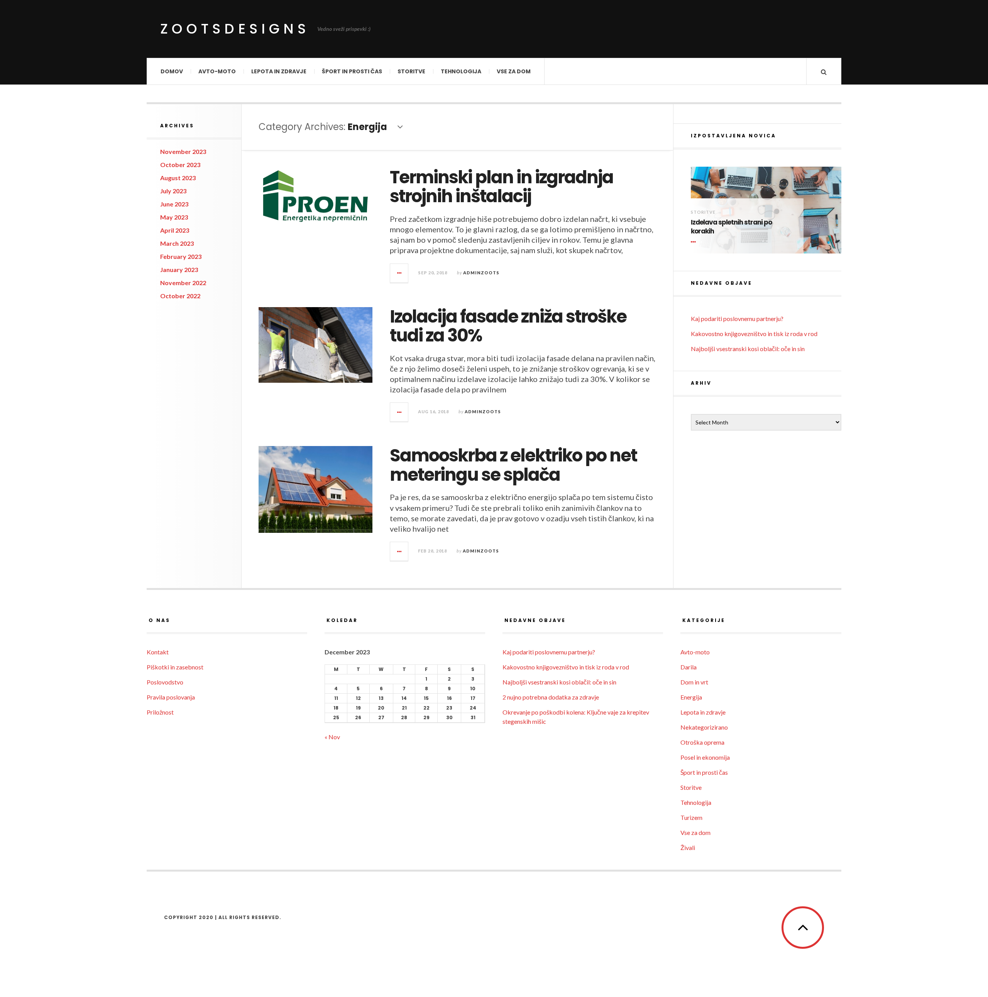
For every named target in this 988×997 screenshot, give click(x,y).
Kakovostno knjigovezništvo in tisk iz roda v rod (754, 333)
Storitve (411, 71)
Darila (688, 667)
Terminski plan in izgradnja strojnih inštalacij (501, 187)
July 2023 (173, 190)
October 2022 (180, 295)
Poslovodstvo (165, 682)
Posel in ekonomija (705, 757)
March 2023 (177, 243)
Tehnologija (461, 71)
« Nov (332, 736)
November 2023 (183, 151)
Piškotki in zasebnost (175, 667)
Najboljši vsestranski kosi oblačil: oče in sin (748, 348)
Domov (172, 71)
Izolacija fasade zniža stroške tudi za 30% (508, 326)
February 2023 (180, 256)
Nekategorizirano (704, 727)
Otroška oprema (702, 742)
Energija (691, 697)
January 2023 (179, 269)
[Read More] (695, 242)
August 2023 (178, 177)
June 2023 (174, 204)
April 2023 (174, 230)
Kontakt (158, 652)
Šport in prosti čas (352, 71)
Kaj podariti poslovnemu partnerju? (737, 318)
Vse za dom (514, 71)
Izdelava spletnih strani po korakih (731, 227)
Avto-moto (217, 71)
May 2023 (174, 217)
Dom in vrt (694, 682)
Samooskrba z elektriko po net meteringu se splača (513, 465)
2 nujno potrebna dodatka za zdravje (550, 697)
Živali (687, 847)
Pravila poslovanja (171, 697)
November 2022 (183, 282)
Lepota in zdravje (278, 71)
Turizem (691, 817)
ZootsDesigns (235, 29)
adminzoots (481, 272)
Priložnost (160, 712)
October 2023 (180, 164)
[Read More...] (399, 273)
